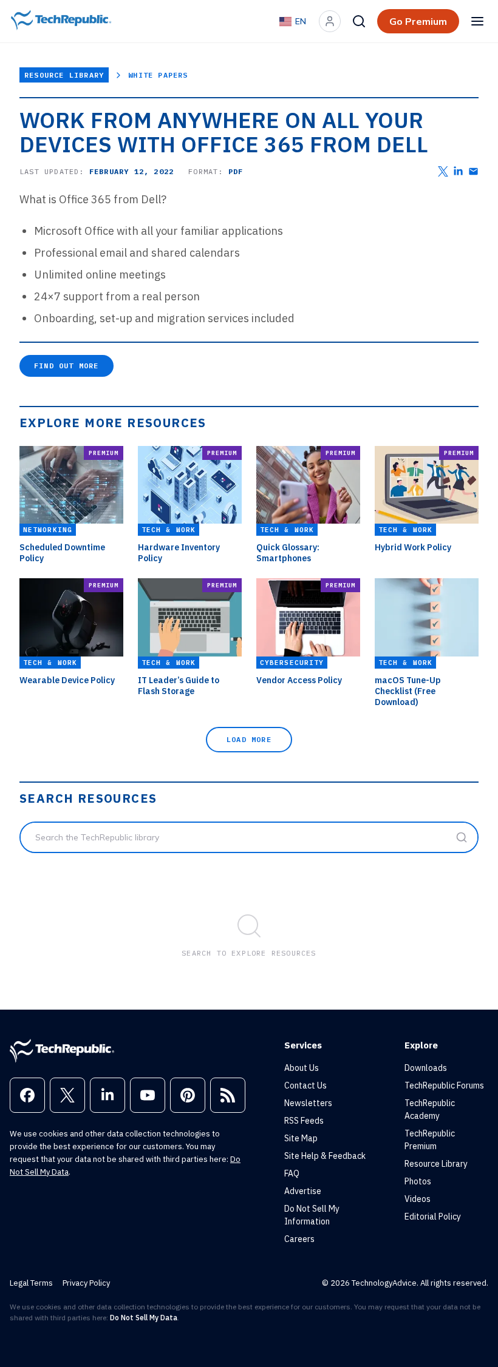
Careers (299, 1239)
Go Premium (418, 21)
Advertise (302, 1191)
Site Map (301, 1138)
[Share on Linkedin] (458, 171)
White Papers (158, 74)
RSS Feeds (304, 1120)
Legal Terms (31, 1283)
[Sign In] (330, 21)
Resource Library (64, 74)
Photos (417, 1181)
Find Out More (66, 365)
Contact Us (305, 1085)
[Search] (359, 21)
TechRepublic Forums (444, 1085)
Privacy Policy (86, 1283)
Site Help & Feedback (325, 1155)
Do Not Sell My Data (143, 1317)
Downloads (425, 1067)
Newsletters (308, 1103)
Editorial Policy (432, 1216)
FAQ (291, 1173)
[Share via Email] (473, 171)
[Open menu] (477, 21)
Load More (249, 739)
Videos (417, 1198)
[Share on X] (443, 171)
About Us (301, 1067)
